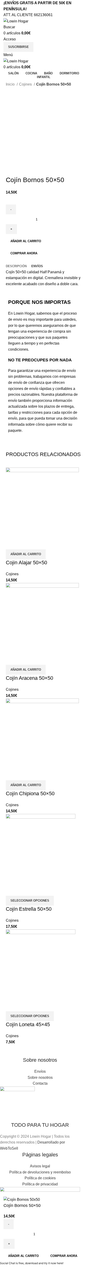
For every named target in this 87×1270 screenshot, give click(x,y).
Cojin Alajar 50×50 (26, 562)
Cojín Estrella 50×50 (29, 909)
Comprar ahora (23, 253)
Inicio (11, 84)
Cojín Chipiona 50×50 (30, 793)
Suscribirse (18, 47)
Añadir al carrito (25, 241)
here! (60, 1263)
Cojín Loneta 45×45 (28, 1024)
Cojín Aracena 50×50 (29, 678)
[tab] (16, 266)
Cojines (26, 84)
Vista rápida (11, 543)
